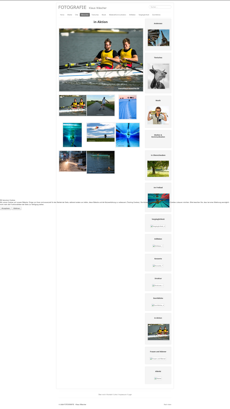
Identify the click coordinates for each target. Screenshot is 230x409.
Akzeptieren (6, 208)
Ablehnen (16, 208)
